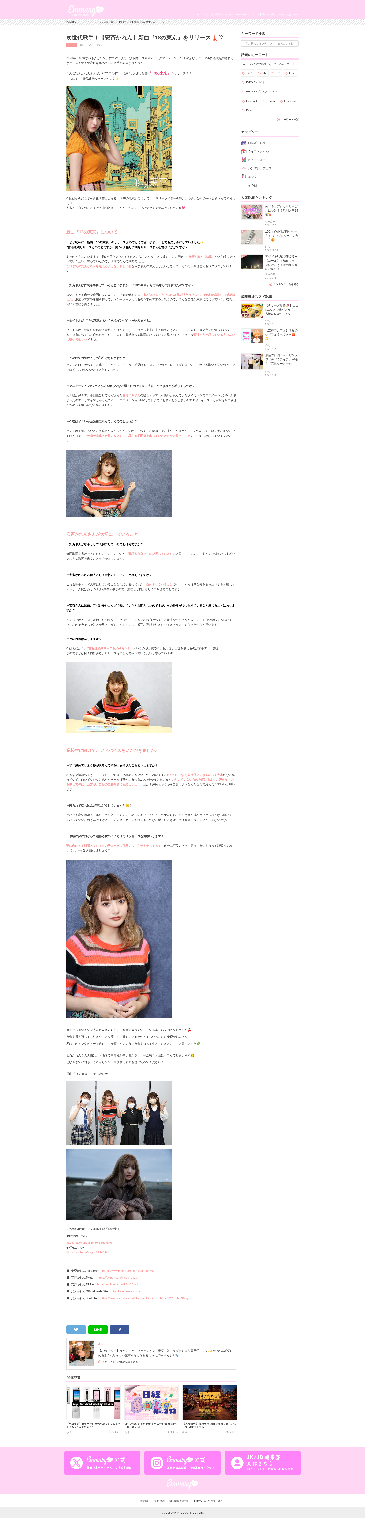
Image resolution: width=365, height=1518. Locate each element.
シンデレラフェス (260, 168)
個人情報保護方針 (179, 1501)
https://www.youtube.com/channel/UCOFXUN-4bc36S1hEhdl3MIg (144, 1298)
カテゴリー (202, 14)
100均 (249, 73)
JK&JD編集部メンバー (247, 14)
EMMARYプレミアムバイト (262, 91)
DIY (278, 73)
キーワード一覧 (290, 119)
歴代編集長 (268, 14)
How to (271, 101)
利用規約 (159, 1501)
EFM (291, 73)
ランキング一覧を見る (286, 284)
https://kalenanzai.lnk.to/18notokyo (89, 1242)
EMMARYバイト (255, 82)
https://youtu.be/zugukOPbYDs (86, 1252)
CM (264, 73)
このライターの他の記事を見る (120, 1361)
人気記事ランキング (221, 14)
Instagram (290, 101)
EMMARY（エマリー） (78, 22)
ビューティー (257, 160)
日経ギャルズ (257, 143)
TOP (296, 14)
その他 (252, 185)
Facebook (251, 101)
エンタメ (96, 22)
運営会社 (145, 1501)
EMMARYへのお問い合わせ (210, 1501)
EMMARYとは (284, 14)
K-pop (249, 110)
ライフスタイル (258, 151)
